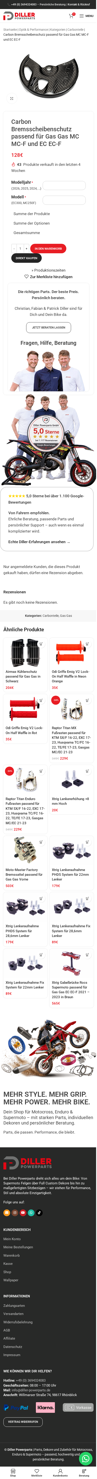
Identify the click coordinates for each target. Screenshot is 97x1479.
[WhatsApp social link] (31, 1212)
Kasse (8, 1264)
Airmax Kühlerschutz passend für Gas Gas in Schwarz (23, 676)
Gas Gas (66, 615)
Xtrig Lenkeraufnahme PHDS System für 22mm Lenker (70, 875)
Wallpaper (10, 1280)
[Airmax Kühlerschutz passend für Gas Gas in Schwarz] (25, 652)
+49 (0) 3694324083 (24, 4)
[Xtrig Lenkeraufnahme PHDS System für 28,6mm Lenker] (25, 907)
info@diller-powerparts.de (31, 1390)
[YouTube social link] (23, 1212)
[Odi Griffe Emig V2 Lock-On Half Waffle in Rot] (25, 708)
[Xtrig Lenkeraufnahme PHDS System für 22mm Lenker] (72, 850)
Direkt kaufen (26, 258)
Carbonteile (75, 29)
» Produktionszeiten (48, 270)
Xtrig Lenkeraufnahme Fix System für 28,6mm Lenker (71, 931)
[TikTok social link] (39, 1212)
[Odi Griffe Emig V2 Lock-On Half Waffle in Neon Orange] (72, 652)
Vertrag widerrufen (23, 1421)
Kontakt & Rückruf (79, 4)
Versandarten (13, 1314)
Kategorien (57, 29)
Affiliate (9, 1338)
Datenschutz (12, 1347)
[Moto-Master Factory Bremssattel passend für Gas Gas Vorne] (25, 850)
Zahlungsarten (14, 1306)
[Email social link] (6, 1212)
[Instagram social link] (15, 1212)
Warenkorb (11, 1256)
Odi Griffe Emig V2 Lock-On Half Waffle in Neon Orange (70, 676)
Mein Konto (12, 1239)
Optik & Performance (33, 29)
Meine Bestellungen (18, 1247)
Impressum (11, 1355)
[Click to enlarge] (12, 98)
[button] (41, 644)
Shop (7, 1272)
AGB (6, 1330)
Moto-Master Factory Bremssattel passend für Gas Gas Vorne (24, 875)
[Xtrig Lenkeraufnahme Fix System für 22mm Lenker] (25, 963)
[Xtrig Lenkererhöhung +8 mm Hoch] (72, 779)
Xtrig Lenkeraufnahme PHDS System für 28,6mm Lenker (22, 931)
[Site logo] (19, 15)
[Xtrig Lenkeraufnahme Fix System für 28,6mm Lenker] (72, 907)
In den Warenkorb (48, 248)
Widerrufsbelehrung (17, 1322)
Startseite (10, 29)
